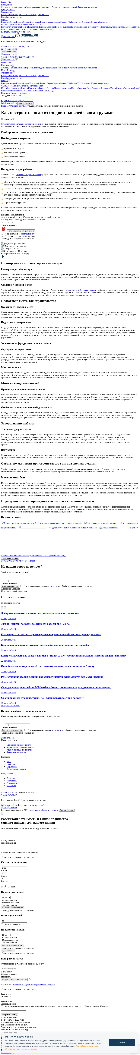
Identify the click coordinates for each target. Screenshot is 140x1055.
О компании (11, 14)
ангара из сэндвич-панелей (28, 174)
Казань (19, 22)
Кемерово (82, 27)
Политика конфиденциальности (44, 810)
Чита (89, 27)
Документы (17, 17)
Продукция (6, 65)
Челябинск (16, 27)
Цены (3, 9)
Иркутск (120, 27)
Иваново (43, 29)
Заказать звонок (67, 810)
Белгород (32, 24)
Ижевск (58, 27)
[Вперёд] (5, 607)
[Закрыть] (2, 813)
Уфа (69, 22)
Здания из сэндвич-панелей (19, 750)
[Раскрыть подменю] (13, 65)
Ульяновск (66, 27)
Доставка (10, 9)
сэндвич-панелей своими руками (80, 290)
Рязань (74, 22)
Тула (79, 22)
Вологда (50, 29)
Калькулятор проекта (20, 32)
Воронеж (5, 22)
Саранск (50, 27)
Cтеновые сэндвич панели (13, 7)
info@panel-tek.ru (9, 49)
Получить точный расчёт (12, 908)
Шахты (74, 27)
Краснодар (34, 22)
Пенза (94, 22)
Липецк (43, 22)
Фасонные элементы (87, 7)
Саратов (56, 22)
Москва (63, 22)
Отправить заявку (9, 1015)
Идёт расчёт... (8, 951)
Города (4, 80)
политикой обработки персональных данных (34, 984)
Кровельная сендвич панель (39, 7)
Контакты (5, 32)
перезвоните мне (9, 52)
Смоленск (23, 24)
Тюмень (24, 27)
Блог (10, 2)
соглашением (28, 234)
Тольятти (27, 29)
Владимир (86, 22)
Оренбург (95, 27)
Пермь (50, 22)
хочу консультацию (10, 586)
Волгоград (129, 27)
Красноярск (33, 27)
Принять (122, 1043)
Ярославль (105, 27)
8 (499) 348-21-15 (26, 46)
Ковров (26, 22)
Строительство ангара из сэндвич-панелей (21, 124)
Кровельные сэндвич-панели (20, 747)
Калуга (13, 22)
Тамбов (35, 29)
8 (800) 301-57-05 (9, 46)
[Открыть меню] (16, 54)
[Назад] (2, 607)
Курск (113, 27)
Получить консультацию (12, 730)
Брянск (16, 24)
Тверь (10, 24)
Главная (4, 2)
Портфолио (6, 17)
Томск (136, 27)
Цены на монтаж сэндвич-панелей (33, 14)
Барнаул (42, 27)
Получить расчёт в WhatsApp (14, 980)
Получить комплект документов (21, 231)
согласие (54, 586)
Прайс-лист (12, 764)
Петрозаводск (16, 29)
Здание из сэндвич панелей (65, 7)
